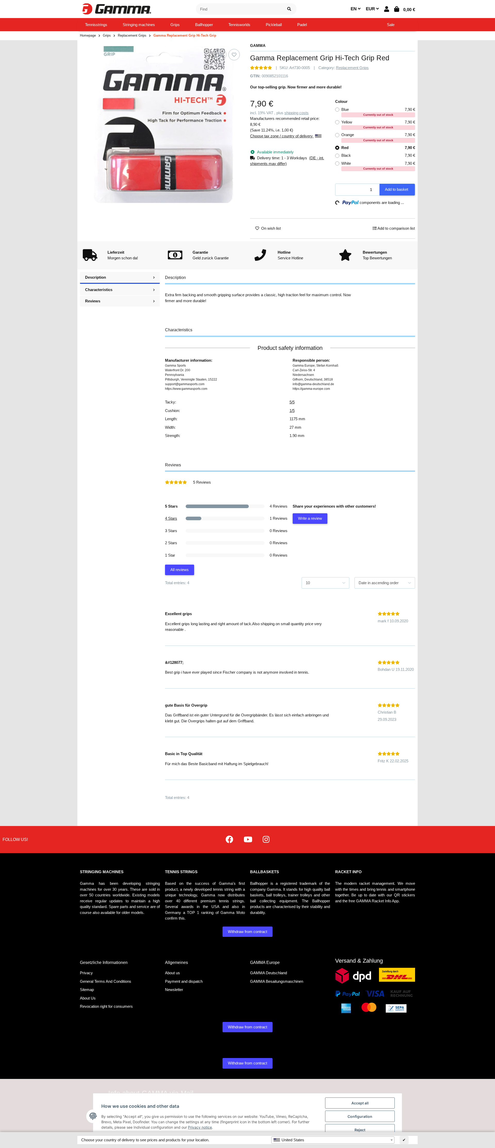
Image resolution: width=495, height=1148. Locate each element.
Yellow (378, 124)
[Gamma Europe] (116, 8)
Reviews (92, 301)
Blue (378, 111)
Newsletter (174, 989)
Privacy (86, 973)
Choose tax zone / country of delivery (282, 136)
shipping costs (296, 113)
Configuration (360, 1116)
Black (378, 155)
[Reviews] (261, 67)
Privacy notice (200, 1127)
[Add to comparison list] (220, 54)
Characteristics (98, 289)
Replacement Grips (352, 67)
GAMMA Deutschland (268, 973)
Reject (359, 1130)
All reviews (179, 569)
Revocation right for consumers (106, 1006)
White (378, 165)
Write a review (310, 518)
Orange (378, 137)
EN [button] (354, 8)
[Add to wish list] (234, 54)
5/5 (292, 402)
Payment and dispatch (184, 981)
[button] (386, 9)
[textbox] (332, 1140)
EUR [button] (371, 8)
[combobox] (332, 1140)
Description (95, 277)
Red (378, 147)
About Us (88, 998)
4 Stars (171, 518)
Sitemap (87, 989)
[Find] (289, 9)
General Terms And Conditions (105, 981)
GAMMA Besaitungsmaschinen (276, 981)
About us (172, 973)
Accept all (360, 1103)
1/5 (292, 410)
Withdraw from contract (247, 931)
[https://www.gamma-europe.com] (229, 839)
